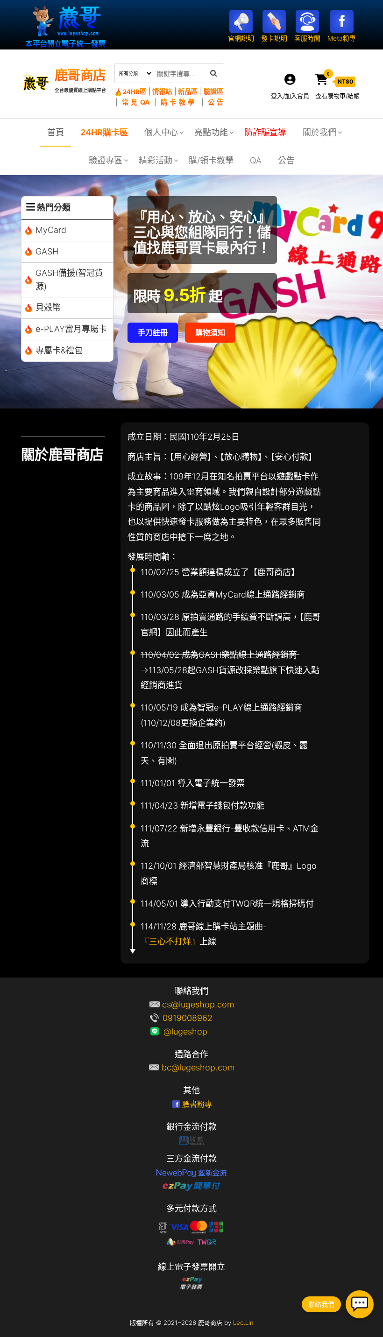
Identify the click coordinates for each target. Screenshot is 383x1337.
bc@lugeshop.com (198, 1067)
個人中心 (161, 132)
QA (256, 160)
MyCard (50, 230)
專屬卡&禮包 (59, 350)
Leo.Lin (243, 1322)
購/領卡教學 (211, 160)
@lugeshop (198, 1031)
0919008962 (198, 1018)
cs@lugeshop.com (198, 1004)
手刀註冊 (153, 332)
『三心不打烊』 (170, 941)
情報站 (162, 91)
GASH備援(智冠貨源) (69, 279)
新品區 (188, 91)
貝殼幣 (48, 307)
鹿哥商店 (80, 75)
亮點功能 (211, 132)
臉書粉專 (197, 1104)
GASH (46, 251)
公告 (216, 102)
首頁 (55, 132)
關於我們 (319, 132)
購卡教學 (179, 102)
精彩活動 (155, 160)
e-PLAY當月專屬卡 (71, 329)
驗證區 (213, 91)
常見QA (136, 102)
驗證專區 (105, 160)
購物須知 (210, 332)
